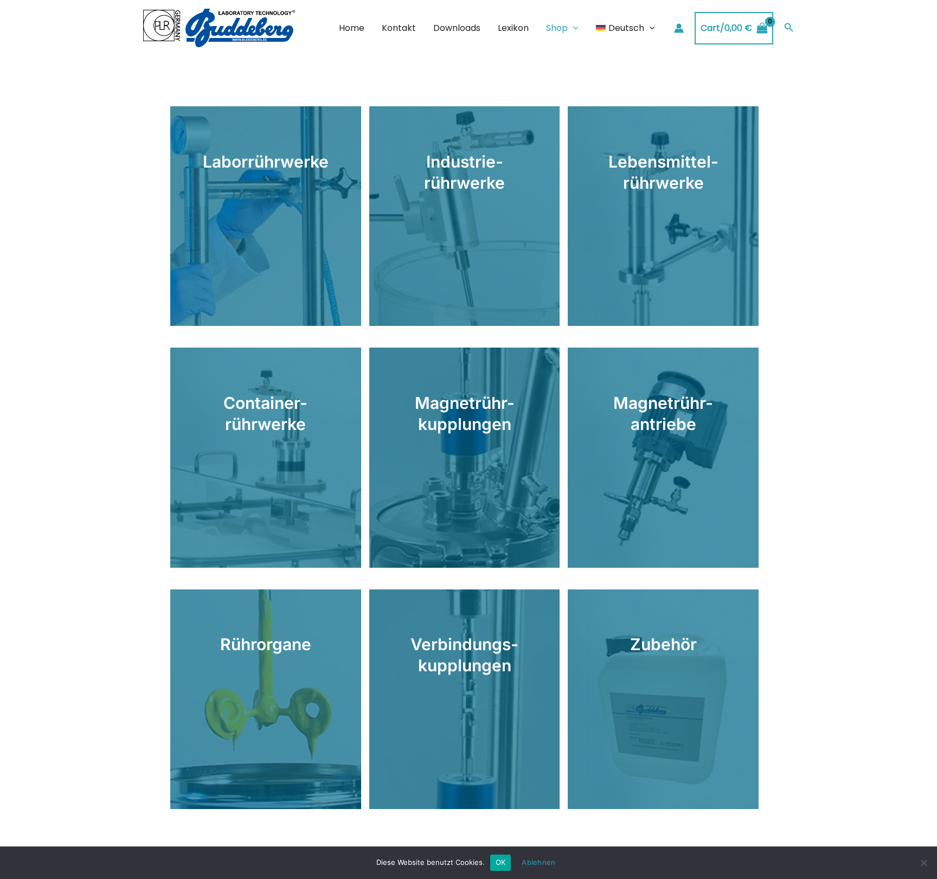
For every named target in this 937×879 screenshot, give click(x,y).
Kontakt (399, 28)
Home (351, 28)
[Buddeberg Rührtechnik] (219, 27)
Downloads (456, 28)
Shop (557, 28)
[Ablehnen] (923, 862)
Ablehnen (538, 862)
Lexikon (513, 28)
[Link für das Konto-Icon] (679, 28)
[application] (573, 28)
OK (501, 862)
